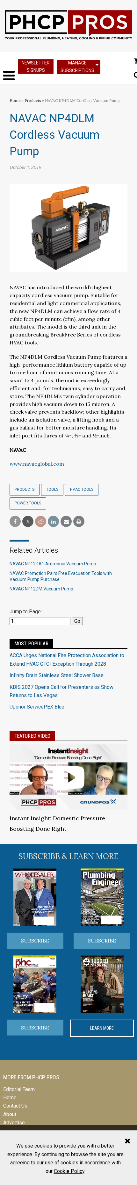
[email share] (66, 522)
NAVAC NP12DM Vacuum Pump (41, 588)
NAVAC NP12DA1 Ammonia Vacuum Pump (53, 563)
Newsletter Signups (36, 66)
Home (15, 100)
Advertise (14, 1123)
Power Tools (28, 503)
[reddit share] (40, 522)
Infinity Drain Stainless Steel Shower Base (57, 675)
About (9, 1114)
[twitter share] (27, 522)
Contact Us (15, 1106)
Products (33, 100)
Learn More (102, 1028)
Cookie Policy (69, 1171)
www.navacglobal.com (37, 464)
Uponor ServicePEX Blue (37, 707)
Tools (52, 489)
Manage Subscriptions (77, 66)
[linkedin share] (53, 522)
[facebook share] (15, 522)
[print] (78, 522)
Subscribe (35, 940)
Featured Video (32, 736)
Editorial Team (19, 1089)
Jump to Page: (26, 612)
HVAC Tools (81, 489)
